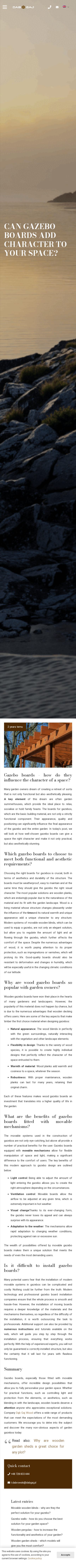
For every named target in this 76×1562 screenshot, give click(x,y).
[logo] (23, 7)
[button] (51, 7)
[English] (66, 6)
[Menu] (5, 7)
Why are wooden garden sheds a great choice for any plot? (38, 1446)
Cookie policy (35, 1558)
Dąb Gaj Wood (24, 1412)
